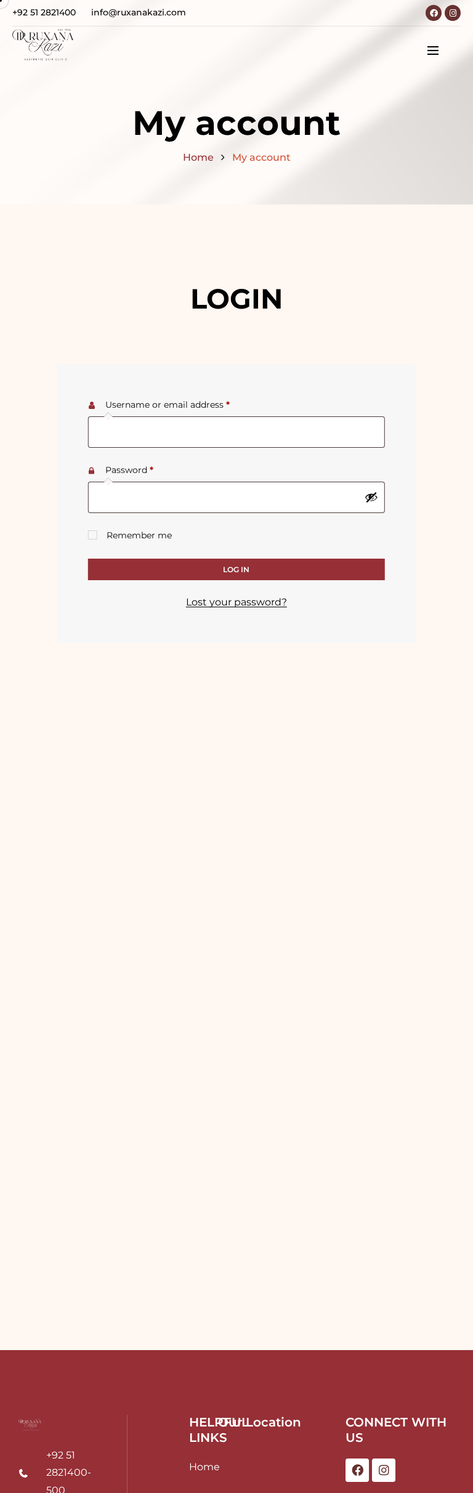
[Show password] (371, 497)
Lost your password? (236, 602)
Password (148, 468)
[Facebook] (434, 13)
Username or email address (186, 403)
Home (198, 157)
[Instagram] (453, 13)
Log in (236, 569)
